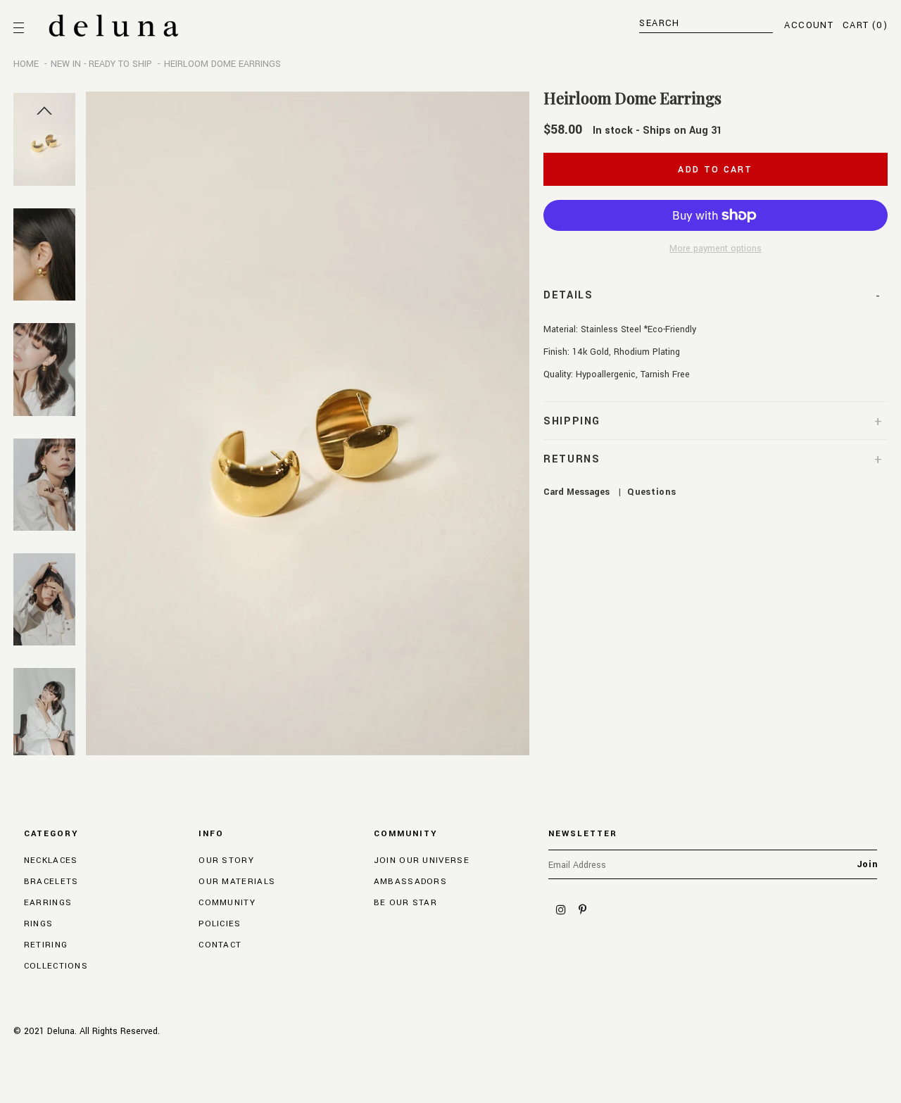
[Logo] (114, 25)
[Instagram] (561, 910)
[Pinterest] (582, 910)
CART (865, 25)
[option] (307, 423)
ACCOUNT (808, 25)
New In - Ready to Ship (101, 64)
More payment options (715, 248)
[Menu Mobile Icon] (20, 28)
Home (26, 64)
